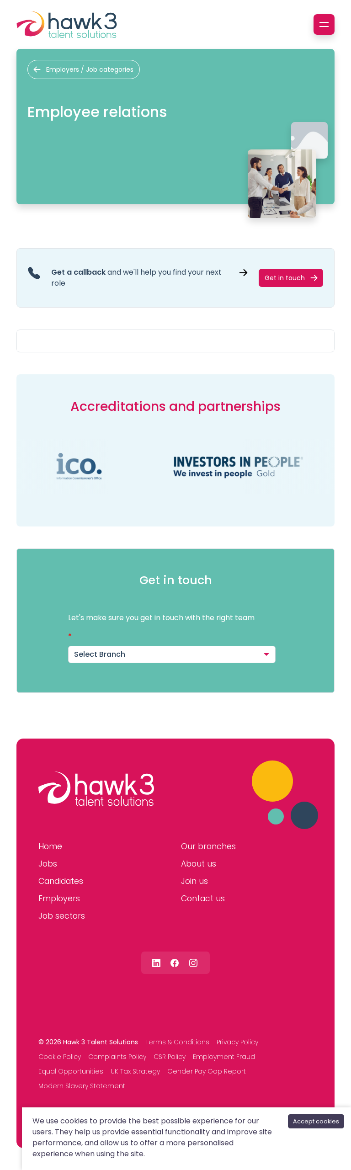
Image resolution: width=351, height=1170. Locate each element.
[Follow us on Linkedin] (156, 962)
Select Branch (99, 654)
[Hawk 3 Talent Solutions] (96, 788)
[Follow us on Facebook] (174, 962)
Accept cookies (316, 1121)
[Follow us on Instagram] (193, 962)
